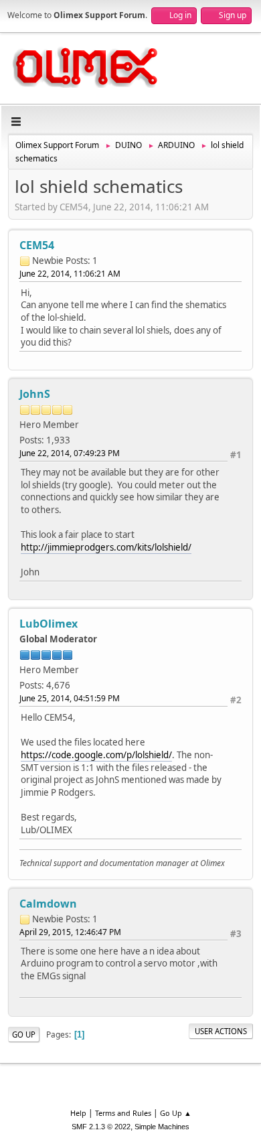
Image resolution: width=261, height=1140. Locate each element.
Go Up (23, 1034)
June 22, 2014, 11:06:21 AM (69, 273)
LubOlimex (48, 623)
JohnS (34, 393)
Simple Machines (162, 1127)
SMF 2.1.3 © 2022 (101, 1127)
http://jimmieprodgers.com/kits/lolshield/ (106, 547)
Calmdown (48, 903)
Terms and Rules (123, 1113)
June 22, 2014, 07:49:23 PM (69, 453)
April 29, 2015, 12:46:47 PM (70, 932)
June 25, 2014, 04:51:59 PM (69, 698)
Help (78, 1113)
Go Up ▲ (175, 1113)
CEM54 (36, 245)
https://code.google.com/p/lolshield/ (96, 755)
